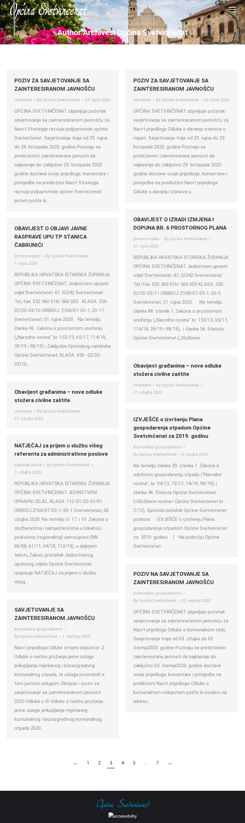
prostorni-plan (146, 238)
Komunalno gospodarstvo (157, 447)
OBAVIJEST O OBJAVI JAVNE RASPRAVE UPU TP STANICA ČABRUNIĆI (50, 236)
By (58, 99)
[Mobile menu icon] (232, 9)
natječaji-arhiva (28, 464)
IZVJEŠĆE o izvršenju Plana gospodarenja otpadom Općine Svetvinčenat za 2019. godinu (172, 427)
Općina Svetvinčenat (152, 32)
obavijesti (23, 99)
